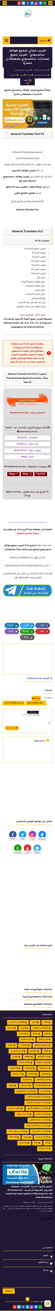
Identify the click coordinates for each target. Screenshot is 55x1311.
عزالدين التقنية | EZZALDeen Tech (17, 1302)
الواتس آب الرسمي (16, 1022)
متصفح (31, 1074)
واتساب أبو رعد (42, 1137)
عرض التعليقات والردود (13, 703)
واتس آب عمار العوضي (39, 1120)
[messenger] (40, 3)
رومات (15, 1057)
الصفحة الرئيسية (41, 75)
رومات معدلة (24, 1062)
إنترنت (23, 1028)
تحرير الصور (43, 1039)
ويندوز (26, 1137)
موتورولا (26, 1080)
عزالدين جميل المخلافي (43, 1202)
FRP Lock (12, 1137)
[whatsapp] (45, 3)
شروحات (28, 1068)
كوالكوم (45, 1074)
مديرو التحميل (42, 1080)
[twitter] (32, 3)
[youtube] (19, 3)
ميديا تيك (25, 1085)
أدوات (45, 1022)
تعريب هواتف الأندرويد (23, 171)
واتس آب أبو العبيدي (25, 1091)
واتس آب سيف (23, 1114)
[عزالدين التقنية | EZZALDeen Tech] (27, 13)
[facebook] (28, 3)
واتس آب (44, 1091)
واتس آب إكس (14, 1108)
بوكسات (22, 1034)
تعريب (22, 75)
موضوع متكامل (42, 1085)
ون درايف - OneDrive (27, 444)
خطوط (27, 1057)
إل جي (34, 1022)
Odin (36, 1143)
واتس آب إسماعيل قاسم (38, 1108)
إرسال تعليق (10, 728)
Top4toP (40, 474)
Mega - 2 (27, 474)
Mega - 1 (13, 474)
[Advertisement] (27, 790)
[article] (27, 652)
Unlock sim (43, 1149)
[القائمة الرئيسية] (6, 40)
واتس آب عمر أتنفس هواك (37, 1126)
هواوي (11, 1085)
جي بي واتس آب (17, 1051)
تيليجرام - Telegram (27, 438)
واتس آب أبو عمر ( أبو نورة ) (37, 1103)
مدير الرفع (17, 1074)
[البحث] (5, 3)
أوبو (46, 1034)
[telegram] (23, 3)
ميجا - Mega (27, 457)
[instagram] (36, 3)
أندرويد (10, 1028)
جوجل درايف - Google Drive (27, 450)
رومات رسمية (42, 1062)
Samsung (13, 75)
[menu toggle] (50, 3)
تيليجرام (33, 1051)
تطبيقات (23, 1045)
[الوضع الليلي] (47, 1303)
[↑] (27, 1299)
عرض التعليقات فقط (35, 703)
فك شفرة (14, 1068)
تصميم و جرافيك (41, 1045)
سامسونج (44, 1068)
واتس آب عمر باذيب (40, 1131)
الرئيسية (43, 41)
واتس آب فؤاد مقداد (16, 1131)
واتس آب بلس (42, 1114)
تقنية (46, 1051)
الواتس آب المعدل (40, 1028)
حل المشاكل (43, 1057)
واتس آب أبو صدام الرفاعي (37, 1097)
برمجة (29, 75)
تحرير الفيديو (26, 1039)
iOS (46, 1143)
